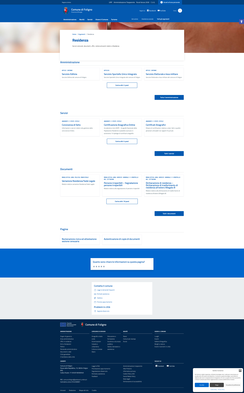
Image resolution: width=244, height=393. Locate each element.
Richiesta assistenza (98, 374)
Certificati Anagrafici (156, 125)
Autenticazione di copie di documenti (122, 239)
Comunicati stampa (129, 339)
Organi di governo (66, 336)
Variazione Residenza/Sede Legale (78, 181)
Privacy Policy (221, 389)
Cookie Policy (214, 389)
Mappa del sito (83, 390)
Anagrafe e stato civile (70, 121)
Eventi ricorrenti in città (162, 346)
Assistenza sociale (147, 19)
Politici (62, 346)
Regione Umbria (66, 2)
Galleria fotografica (161, 341)
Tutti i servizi (169, 153)
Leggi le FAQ (96, 366)
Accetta (201, 385)
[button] (241, 21)
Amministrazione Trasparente (124, 2)
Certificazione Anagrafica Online (119, 125)
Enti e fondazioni (65, 344)
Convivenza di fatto (71, 125)
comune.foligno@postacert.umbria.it (75, 379)
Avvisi (125, 341)
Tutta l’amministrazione (169, 97)
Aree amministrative (67, 339)
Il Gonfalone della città (67, 357)
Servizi (89, 19)
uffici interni (67, 70)
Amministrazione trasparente (132, 366)
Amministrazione (69, 19)
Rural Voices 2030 (142, 2)
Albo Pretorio (127, 368)
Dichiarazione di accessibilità (132, 381)
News (125, 336)
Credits (94, 390)
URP (110, 2)
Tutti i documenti (169, 213)
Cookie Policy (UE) (129, 374)
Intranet (63, 390)
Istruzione (135, 19)
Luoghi (157, 336)
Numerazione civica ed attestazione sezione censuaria (79, 240)
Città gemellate (65, 354)
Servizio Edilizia (69, 74)
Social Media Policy (129, 376)
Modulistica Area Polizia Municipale (75, 177)
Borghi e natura (160, 344)
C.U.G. (153, 2)
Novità (81, 19)
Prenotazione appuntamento (101, 368)
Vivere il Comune (102, 19)
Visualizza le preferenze (233, 385)
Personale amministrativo (68, 349)
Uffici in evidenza (65, 341)
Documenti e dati (65, 352)
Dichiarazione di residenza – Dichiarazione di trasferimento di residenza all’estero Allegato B (162, 185)
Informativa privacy (129, 371)
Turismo (114, 19)
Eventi (157, 339)
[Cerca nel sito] (180, 11)
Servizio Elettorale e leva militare (162, 74)
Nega (216, 385)
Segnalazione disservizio (99, 371)
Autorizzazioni (96, 341)
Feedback (95, 376)
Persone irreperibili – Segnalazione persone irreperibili (121, 184)
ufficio (106, 70)
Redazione (72, 390)
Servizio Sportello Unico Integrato (120, 74)
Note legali (126, 379)
